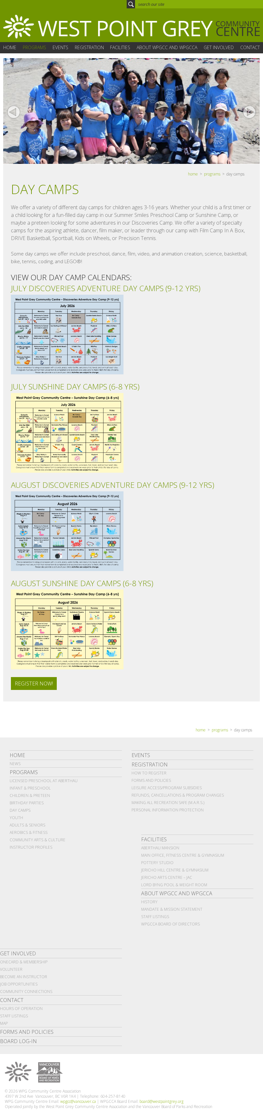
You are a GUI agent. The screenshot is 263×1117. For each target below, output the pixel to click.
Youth (16, 817)
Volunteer (11, 969)
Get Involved (18, 953)
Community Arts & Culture (37, 840)
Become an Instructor (23, 976)
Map (4, 1023)
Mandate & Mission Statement (171, 909)
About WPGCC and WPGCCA (176, 893)
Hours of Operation (21, 1008)
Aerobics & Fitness (28, 832)
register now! (34, 683)
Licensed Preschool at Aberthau (44, 780)
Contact (11, 1000)
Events (141, 755)
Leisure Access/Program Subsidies (167, 788)
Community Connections (26, 991)
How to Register (149, 773)
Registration (150, 764)
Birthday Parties (27, 803)
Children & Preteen (30, 795)
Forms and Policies (151, 780)
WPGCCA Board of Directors (170, 924)
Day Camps (20, 810)
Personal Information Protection (168, 810)
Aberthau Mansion (160, 848)
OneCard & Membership (23, 962)
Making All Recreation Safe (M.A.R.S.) (168, 802)
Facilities (154, 839)
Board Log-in (18, 1041)
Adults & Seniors (27, 825)
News (15, 763)
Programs (24, 772)
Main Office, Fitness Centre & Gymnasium (182, 855)
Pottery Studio (157, 862)
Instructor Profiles (31, 847)
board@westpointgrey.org (161, 1101)
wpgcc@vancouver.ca (78, 1101)
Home (17, 755)
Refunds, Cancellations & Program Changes (178, 795)
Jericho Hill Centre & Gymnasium (174, 870)
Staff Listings (155, 916)
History (149, 902)
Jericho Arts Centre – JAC (166, 877)
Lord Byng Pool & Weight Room (174, 885)
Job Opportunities (19, 984)
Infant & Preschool (30, 788)
